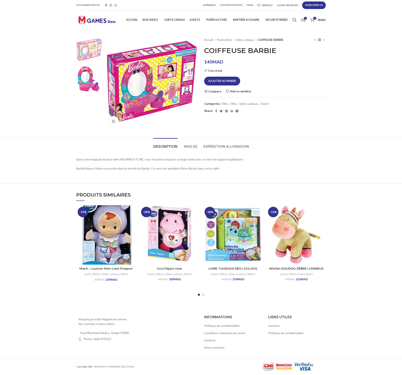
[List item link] (105, 339)
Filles (225, 103)
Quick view (132, 231)
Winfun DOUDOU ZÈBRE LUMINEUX (296, 268)
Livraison (210, 340)
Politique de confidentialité (222, 325)
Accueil (209, 39)
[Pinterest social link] (226, 111)
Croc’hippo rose (169, 268)
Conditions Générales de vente (224, 333)
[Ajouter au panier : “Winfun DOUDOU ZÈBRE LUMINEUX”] (322, 221)
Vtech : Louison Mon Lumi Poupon (106, 268)
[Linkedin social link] (231, 111)
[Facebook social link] (106, 5)
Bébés (96, 274)
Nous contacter (214, 347)
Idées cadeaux (245, 39)
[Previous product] (315, 40)
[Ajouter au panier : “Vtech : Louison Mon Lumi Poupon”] (132, 221)
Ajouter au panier (222, 81)
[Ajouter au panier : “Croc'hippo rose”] (196, 221)
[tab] (165, 144)
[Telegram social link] (237, 111)
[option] (89, 50)
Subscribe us (314, 4)
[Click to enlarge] (113, 121)
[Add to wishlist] (132, 212)
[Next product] (324, 40)
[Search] (294, 20)
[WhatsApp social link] (115, 5)
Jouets (264, 103)
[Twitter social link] (221, 111)
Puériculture (225, 39)
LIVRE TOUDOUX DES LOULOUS (233, 268)
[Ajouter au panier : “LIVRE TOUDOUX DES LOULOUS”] (259, 221)
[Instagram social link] (110, 5)
